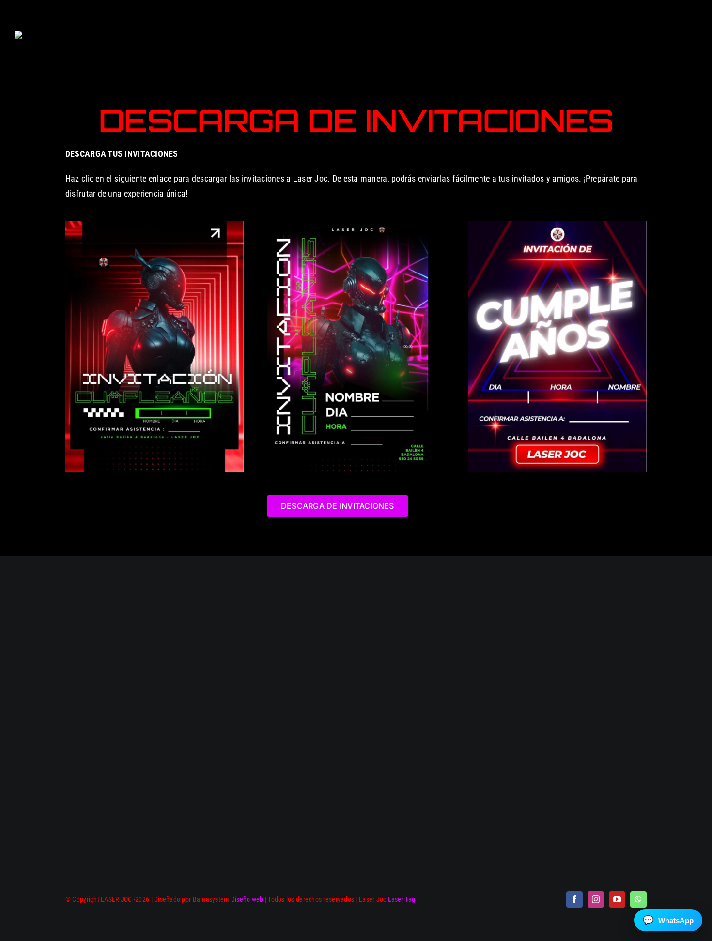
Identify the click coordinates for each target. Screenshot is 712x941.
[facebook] (574, 899)
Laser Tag (401, 899)
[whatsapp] (638, 899)
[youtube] (617, 899)
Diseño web (247, 899)
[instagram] (596, 899)
